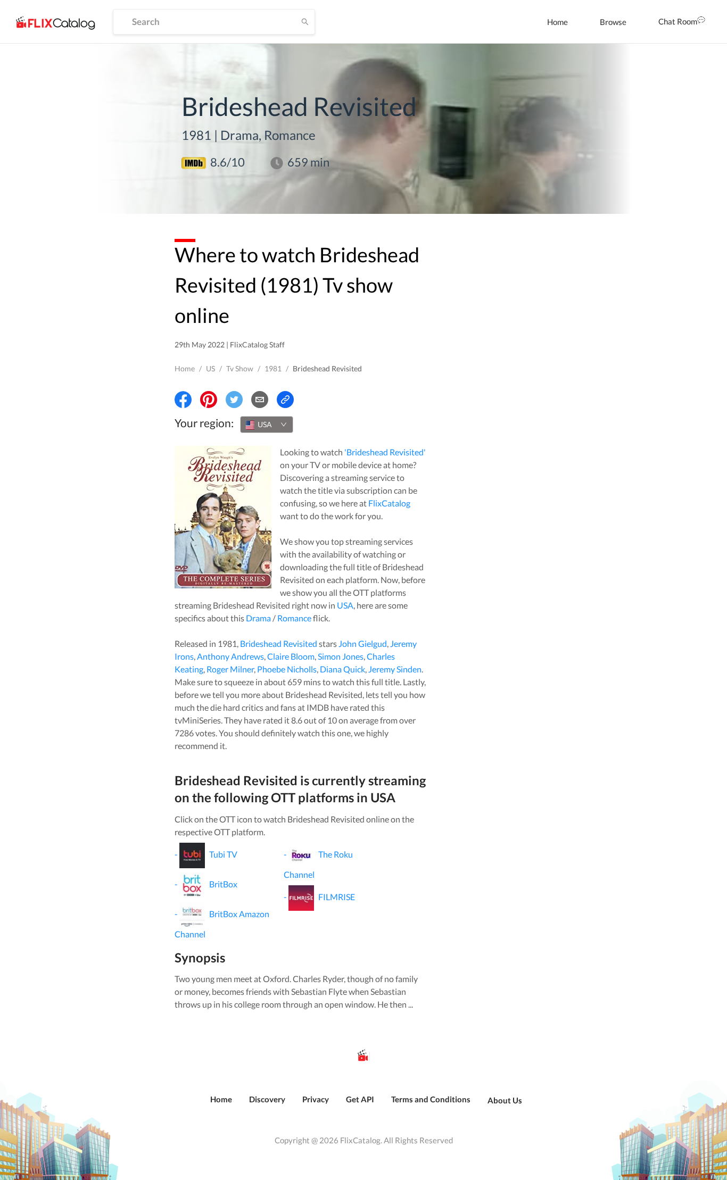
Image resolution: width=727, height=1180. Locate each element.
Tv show (239, 368)
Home (557, 22)
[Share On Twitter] (234, 399)
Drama (258, 618)
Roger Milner (230, 669)
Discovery (267, 1099)
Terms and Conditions (430, 1099)
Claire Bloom (291, 656)
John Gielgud (362, 643)
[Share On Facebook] (183, 399)
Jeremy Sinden (395, 669)
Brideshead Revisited (278, 643)
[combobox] (266, 424)
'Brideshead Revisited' (385, 452)
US (210, 368)
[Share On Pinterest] (208, 399)
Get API (360, 1099)
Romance (294, 618)
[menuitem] (557, 22)
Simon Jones (340, 656)
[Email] (259, 399)
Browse (613, 22)
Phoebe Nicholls (287, 669)
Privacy (315, 1099)
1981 (273, 368)
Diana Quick (342, 669)
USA (345, 605)
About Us (505, 1100)
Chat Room (677, 21)
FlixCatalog (389, 503)
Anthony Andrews (230, 656)
